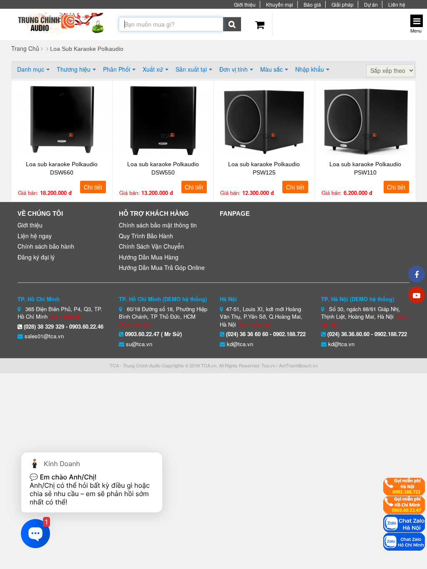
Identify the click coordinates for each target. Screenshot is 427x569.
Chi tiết (93, 187)
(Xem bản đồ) (65, 316)
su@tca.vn (139, 344)
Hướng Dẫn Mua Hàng (148, 257)
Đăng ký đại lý (36, 257)
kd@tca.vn (240, 344)
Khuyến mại (279, 4)
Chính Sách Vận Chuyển (151, 246)
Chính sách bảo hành (46, 246)
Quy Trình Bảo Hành (146, 236)
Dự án (371, 4)
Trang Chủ (25, 48)
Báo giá (312, 4)
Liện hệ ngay (35, 236)
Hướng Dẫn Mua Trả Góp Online (162, 267)
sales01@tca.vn (44, 336)
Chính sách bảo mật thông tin (158, 225)
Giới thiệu (245, 4)
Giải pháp (343, 4)
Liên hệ (396, 4)
